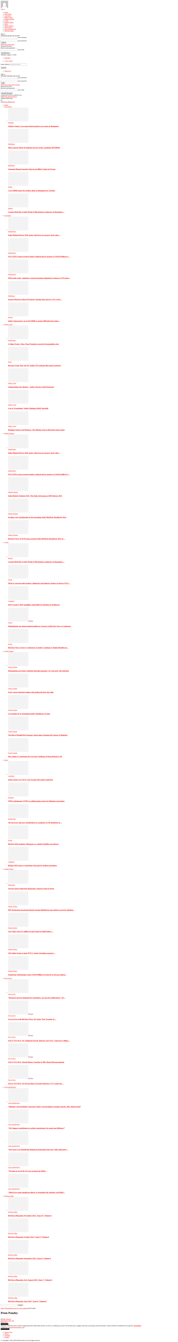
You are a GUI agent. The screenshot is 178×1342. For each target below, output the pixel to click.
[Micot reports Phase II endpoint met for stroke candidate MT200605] (18, 142)
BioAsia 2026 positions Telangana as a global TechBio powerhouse (33, 844)
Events (6, 21)
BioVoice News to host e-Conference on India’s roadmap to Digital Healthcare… (38, 648)
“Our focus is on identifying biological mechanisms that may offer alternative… (38, 1150)
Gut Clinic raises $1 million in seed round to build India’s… (30, 931)
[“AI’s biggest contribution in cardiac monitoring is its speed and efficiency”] (18, 1123)
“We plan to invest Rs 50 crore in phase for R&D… (27, 1171)
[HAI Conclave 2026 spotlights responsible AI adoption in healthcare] (18, 599)
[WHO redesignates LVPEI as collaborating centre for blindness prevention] (18, 796)
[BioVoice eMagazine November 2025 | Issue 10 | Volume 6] (18, 1210)
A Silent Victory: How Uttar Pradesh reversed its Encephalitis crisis (33, 344)
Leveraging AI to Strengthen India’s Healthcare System (29, 714)
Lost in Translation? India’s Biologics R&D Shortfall (28, 408)
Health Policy (12, 231)
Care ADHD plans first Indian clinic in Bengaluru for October (31, 191)
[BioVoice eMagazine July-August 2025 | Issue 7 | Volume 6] (18, 1274)
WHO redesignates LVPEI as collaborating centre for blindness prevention (36, 801)
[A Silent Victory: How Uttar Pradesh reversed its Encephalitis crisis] (18, 339)
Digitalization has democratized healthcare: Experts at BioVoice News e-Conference (39, 626)
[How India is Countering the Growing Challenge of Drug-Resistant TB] (18, 751)
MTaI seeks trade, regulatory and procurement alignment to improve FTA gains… (39, 278)
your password (22, 41)
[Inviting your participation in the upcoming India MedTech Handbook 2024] (18, 512)
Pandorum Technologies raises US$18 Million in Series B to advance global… (37, 975)
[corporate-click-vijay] (7, 1321)
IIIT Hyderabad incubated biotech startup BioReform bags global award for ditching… (41, 910)
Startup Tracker (8, 26)
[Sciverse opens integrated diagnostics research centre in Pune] (18, 883)
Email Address (5, 64)
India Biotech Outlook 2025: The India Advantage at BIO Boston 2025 (35, 496)
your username (22, 37)
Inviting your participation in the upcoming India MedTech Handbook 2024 (37, 517)
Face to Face (8, 27)
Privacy (6, 1334)
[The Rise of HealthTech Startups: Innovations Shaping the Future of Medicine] (18, 730)
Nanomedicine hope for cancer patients (16, 1308)
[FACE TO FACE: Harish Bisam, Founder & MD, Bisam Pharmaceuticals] (20, 1057)
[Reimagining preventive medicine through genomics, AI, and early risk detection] (18, 665)
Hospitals (11, 122)
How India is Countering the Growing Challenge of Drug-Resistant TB (35, 757)
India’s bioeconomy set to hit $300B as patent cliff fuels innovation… (34, 321)
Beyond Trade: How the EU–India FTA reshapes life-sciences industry (34, 366)
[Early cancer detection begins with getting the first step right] (18, 687)
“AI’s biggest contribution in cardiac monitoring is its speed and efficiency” (36, 1128)
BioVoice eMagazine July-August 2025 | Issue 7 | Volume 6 (30, 1280)
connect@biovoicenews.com (16, 1327)
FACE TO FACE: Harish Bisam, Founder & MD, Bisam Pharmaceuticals (36, 1062)
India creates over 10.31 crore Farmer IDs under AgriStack (30, 780)
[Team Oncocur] (6, 1319)
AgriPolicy (11, 776)
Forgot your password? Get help (10, 85)
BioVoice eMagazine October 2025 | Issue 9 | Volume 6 (28, 1237)
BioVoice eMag (9, 31)
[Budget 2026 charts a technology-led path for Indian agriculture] (18, 860)
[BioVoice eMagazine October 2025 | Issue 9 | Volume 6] (18, 1232)
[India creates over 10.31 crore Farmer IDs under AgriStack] (18, 774)
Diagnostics (11, 885)
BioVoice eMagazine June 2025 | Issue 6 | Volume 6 (27, 1301)
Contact (6, 1337)
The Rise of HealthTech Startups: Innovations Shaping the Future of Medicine (37, 735)
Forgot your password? (7, 44)
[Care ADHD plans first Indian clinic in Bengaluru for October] (18, 185)
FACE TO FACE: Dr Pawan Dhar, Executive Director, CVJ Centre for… (36, 1084)
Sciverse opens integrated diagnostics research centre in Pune (31, 889)
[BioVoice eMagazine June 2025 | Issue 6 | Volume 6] (18, 1296)
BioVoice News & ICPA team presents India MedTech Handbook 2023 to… (36, 539)
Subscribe (7, 58)
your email (21, 49)
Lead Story (7, 16)
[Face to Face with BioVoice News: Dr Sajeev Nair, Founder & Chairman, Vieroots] (20, 1014)
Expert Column (8, 22)
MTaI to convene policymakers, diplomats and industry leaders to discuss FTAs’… (39, 583)
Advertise (7, 1335)
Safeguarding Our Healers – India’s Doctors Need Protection (31, 387)
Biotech (10, 208)
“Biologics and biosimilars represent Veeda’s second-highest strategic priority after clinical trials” (44, 1107)
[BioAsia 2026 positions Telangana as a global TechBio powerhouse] (18, 839)
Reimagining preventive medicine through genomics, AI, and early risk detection (38, 671)
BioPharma (11, 144)
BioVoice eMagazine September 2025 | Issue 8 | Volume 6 (29, 1258)
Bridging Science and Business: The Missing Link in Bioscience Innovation (36, 430)
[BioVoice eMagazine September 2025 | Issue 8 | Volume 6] (18, 1253)
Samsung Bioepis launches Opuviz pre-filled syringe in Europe (31, 169)
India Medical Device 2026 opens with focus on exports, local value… (34, 235)
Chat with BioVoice (10, 29)
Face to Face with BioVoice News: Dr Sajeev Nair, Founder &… (32, 1019)
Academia (11, 601)
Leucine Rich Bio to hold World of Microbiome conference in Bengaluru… (36, 212)
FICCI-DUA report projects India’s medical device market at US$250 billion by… (39, 257)
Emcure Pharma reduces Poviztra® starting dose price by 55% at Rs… (35, 299)
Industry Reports (9, 19)
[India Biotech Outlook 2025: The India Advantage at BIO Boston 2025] (18, 490)
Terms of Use (8, 1332)
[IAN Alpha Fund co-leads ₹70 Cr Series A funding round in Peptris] (18, 948)
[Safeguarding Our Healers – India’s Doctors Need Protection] (18, 381)
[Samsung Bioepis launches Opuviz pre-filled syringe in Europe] (18, 164)
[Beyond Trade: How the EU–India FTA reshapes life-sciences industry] (18, 360)
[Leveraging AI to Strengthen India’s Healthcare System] (18, 708)
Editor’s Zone (8, 17)
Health (10, 187)
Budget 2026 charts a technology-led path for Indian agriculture (32, 865)
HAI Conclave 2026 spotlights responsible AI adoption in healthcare (34, 605)
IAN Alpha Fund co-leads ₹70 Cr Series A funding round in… (31, 953)
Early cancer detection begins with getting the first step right (31, 692)
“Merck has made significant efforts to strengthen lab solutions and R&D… (36, 1192)
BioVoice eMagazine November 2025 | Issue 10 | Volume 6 (30, 1216)
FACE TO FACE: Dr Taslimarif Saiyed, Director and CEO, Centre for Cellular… (39, 1041)
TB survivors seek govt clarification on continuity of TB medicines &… (35, 823)
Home (6, 12)
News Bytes (8, 14)
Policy (6, 24)
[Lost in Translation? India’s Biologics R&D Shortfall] (18, 403)
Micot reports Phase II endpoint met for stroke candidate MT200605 (34, 148)
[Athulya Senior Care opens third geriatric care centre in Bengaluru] (18, 121)
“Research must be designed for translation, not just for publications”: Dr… (37, 998)
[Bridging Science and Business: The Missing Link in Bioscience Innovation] (18, 424)
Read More (137, 1326)
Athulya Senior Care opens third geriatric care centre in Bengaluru (33, 126)
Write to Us (7, 71)
